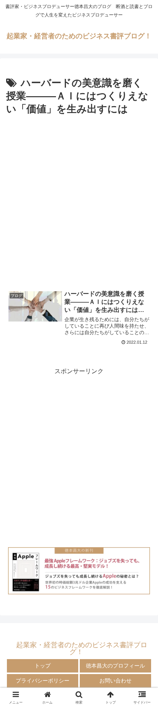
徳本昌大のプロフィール (115, 666)
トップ (43, 666)
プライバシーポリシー (42, 680)
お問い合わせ (115, 680)
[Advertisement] (79, 200)
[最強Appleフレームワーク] (79, 570)
